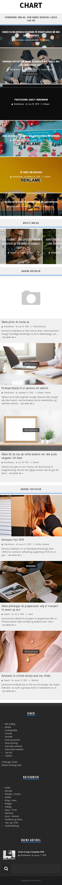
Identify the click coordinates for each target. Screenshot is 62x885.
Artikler (36, 462)
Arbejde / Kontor (44, 392)
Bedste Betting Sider (12, 765)
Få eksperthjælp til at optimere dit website (25, 388)
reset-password (12, 739)
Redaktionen (9, 326)
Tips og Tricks (11, 822)
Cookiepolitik (11, 730)
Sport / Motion (12, 816)
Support (7, 614)
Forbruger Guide (9, 761)
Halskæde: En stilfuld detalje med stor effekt (26, 676)
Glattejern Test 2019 (13, 539)
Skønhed (45, 544)
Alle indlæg (10, 723)
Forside (8, 733)
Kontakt (8, 736)
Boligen (8, 803)
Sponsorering (11, 743)
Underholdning (39, 326)
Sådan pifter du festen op (15, 322)
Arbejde (8, 790)
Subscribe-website (13, 746)
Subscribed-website (14, 749)
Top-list (8, 752)
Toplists (8, 755)
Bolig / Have (11, 800)
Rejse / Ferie (11, 809)
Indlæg (38, 544)
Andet (30, 614)
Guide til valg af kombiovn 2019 (31, 851)
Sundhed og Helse (13, 819)
